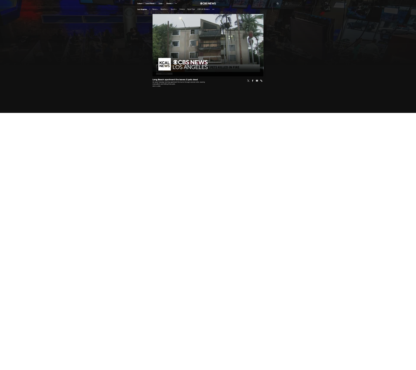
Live (160, 3)
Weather (164, 9)
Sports (173, 9)
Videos (182, 9)
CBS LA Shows (203, 9)
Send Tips (191, 9)
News (154, 9)
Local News (150, 3)
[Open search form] (278, 3)
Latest (140, 3)
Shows (169, 3)
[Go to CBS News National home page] (208, 3)
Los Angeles (142, 9)
